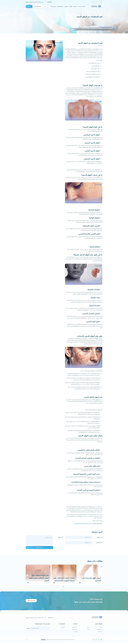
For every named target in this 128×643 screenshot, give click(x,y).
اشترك (28, 628)
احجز (99, 521)
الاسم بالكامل (99, 537)
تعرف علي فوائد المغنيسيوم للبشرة (82, 523)
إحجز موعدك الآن (31, 600)
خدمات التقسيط (38, 6)
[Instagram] (96, 2)
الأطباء (88, 629)
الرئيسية (83, 6)
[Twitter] (99, 2)
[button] (27, 575)
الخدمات (74, 6)
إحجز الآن (29, 6)
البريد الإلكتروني (99, 542)
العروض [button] (66, 6)
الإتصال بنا (63, 627)
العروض (75, 631)
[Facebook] (101, 2)
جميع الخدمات (74, 627)
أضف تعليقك (60, 537)
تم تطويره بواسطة (49, 639)
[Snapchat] (93, 2)
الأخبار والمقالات (60, 6)
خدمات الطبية (74, 629)
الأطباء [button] (70, 6)
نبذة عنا (88, 627)
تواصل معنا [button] (53, 6)
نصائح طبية (100, 631)
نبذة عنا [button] (79, 6)
